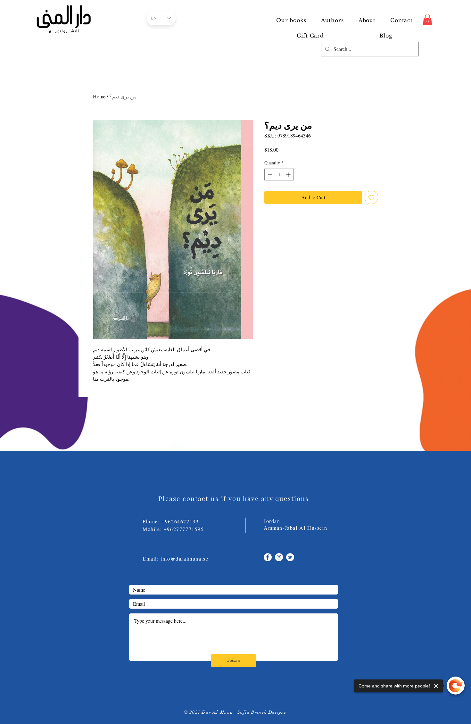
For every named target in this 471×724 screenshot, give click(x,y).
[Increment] (289, 174)
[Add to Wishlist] (371, 197)
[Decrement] (269, 174)
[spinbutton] (279, 174)
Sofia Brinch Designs (261, 712)
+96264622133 (180, 521)
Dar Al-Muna (217, 712)
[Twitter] (290, 557)
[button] (332, 20)
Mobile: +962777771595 (177, 529)
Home (99, 96)
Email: (152, 558)
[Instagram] (279, 557)
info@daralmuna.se (184, 558)
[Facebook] (268, 557)
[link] (427, 19)
